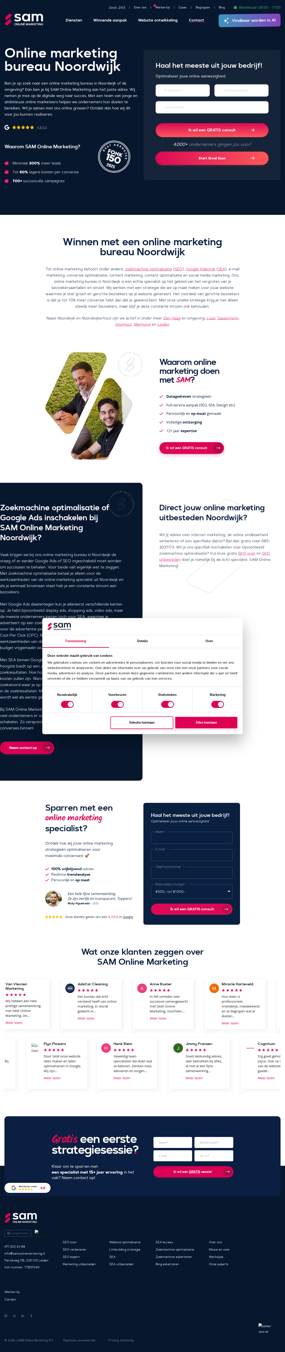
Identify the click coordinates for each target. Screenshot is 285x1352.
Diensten (74, 20)
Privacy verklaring (121, 1340)
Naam (160, 831)
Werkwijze (216, 1257)
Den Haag (171, 318)
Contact (196, 20)
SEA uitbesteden (121, 1264)
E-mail (160, 849)
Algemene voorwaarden (79, 1340)
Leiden (163, 324)
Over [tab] (209, 641)
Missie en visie (219, 1249)
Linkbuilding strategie (124, 1249)
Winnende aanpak (110, 20)
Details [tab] (142, 641)
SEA (221, 269)
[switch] (117, 704)
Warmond (142, 324)
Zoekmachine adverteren (174, 1257)
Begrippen (203, 7)
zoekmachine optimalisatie (148, 269)
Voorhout (123, 324)
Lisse (210, 318)
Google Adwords (200, 269)
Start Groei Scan (212, 158)
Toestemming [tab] (75, 641)
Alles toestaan (206, 722)
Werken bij (162, 7)
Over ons (140, 7)
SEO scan (246, 553)
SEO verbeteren (74, 1249)
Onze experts (218, 1264)
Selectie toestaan (142, 722)
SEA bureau (164, 1242)
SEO (178, 269)
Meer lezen (75, 1018)
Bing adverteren (167, 1264)
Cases (183, 7)
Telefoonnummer (168, 867)
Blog (222, 7)
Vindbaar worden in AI (254, 20)
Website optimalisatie (124, 1242)
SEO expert (71, 1257)
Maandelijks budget (170, 884)
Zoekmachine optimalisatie (175, 1249)
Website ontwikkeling (158, 20)
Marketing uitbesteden (79, 1264)
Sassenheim (227, 318)
